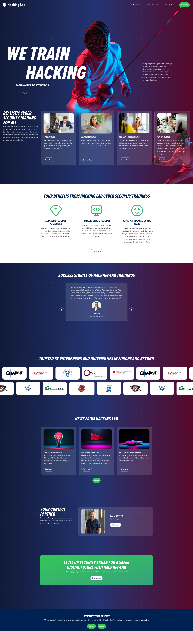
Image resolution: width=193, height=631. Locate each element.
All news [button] (96, 480)
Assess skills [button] (125, 160)
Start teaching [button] (87, 160)
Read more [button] (48, 469)
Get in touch (115, 525)
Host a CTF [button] (162, 160)
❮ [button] (61, 310)
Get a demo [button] (48, 160)
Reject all (101, 626)
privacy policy (143, 620)
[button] (138, 5)
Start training (184, 5)
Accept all (91, 626)
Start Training (96, 578)
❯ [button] (131, 310)
